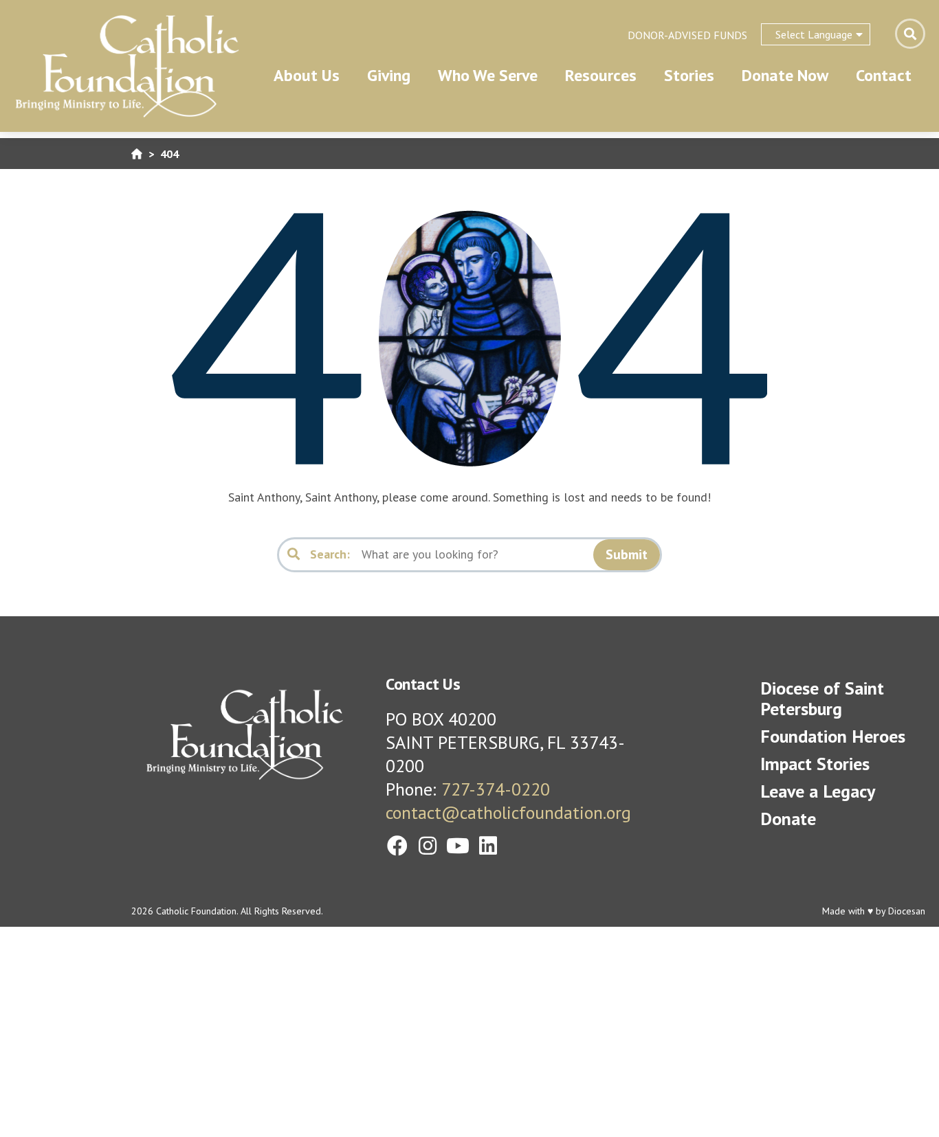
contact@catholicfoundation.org (508, 812)
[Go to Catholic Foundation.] (136, 153)
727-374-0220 (495, 789)
